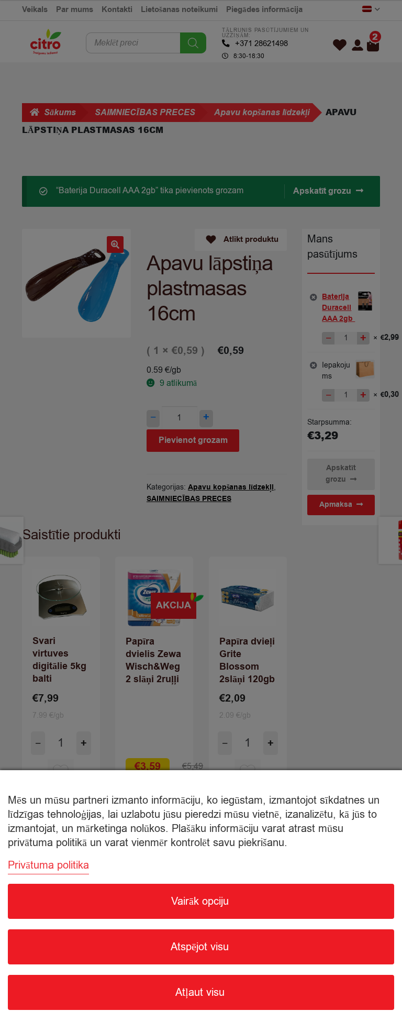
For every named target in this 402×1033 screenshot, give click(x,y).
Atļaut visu (200, 992)
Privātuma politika (48, 865)
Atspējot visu (200, 947)
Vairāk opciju (200, 901)
